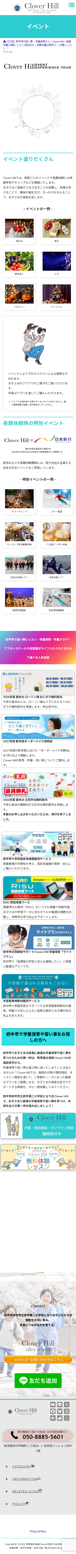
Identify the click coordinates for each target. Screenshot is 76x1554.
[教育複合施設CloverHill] (23, 1411)
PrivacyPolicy (38, 1531)
